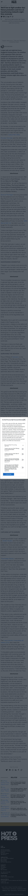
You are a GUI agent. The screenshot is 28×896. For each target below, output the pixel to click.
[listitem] (14, 445)
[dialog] (14, 448)
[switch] (22, 449)
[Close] (25, 420)
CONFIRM (8, 474)
